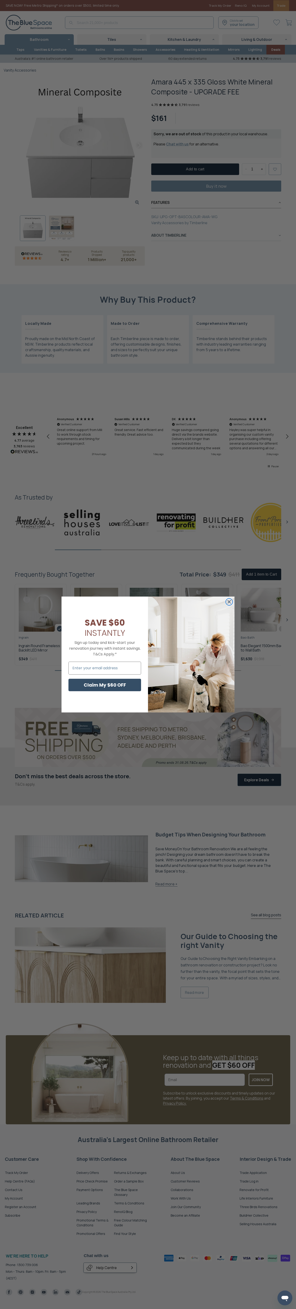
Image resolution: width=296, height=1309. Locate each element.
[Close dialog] (229, 601)
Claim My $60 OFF (105, 685)
